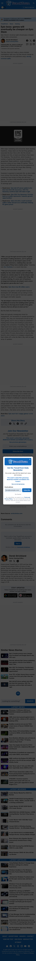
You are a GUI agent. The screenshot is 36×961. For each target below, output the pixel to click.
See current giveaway (18, 484)
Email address (9, 487)
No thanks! (18, 494)
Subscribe (27, 490)
